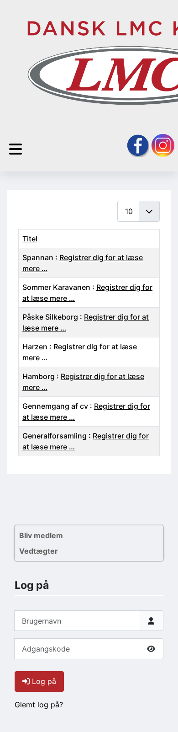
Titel (29, 238)
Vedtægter (38, 551)
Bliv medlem (41, 535)
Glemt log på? (39, 704)
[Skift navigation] (15, 149)
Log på (44, 681)
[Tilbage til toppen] (162, 715)
